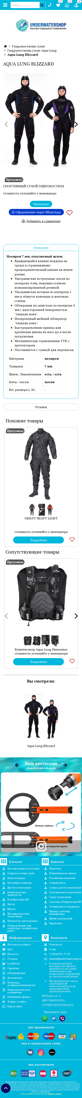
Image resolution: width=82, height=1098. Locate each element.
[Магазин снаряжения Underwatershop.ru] (41, 25)
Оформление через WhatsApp (38, 212)
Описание (41, 247)
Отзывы (41, 407)
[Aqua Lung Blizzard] (41, 120)
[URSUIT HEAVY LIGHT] (41, 463)
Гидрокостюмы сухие (28, 46)
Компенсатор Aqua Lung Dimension (41, 649)
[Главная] (5, 46)
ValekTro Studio (54, 1093)
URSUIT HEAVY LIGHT (41, 518)
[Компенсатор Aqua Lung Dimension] (41, 595)
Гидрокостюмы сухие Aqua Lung (32, 50)
